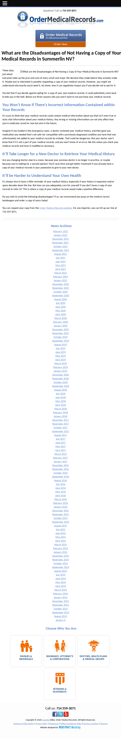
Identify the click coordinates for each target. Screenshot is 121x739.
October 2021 (61, 246)
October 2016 (61, 473)
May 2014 (60, 582)
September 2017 (60, 431)
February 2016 (60, 503)
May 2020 (60, 311)
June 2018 (60, 397)
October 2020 (61, 292)
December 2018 (60, 375)
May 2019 (60, 356)
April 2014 (60, 586)
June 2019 (60, 352)
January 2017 (60, 462)
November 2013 (60, 605)
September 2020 (60, 295)
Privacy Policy (41, 724)
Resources (53, 724)
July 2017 (60, 439)
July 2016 (60, 484)
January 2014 (60, 597)
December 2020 (60, 284)
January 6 (60, 620)
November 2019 (60, 333)
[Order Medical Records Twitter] (60, 714)
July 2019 (60, 348)
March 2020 (60, 318)
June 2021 (60, 262)
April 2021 (60, 269)
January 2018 (60, 416)
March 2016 (60, 499)
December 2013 (60, 601)
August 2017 (60, 435)
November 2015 (60, 514)
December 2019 (60, 329)
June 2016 (60, 488)
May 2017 (60, 446)
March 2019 (60, 363)
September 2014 (60, 567)
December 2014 (60, 556)
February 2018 (60, 412)
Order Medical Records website (55, 208)
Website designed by (49, 727)
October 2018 (61, 382)
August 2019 (60, 345)
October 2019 (61, 337)
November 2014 (60, 560)
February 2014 (60, 594)
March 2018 (60, 409)
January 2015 (60, 552)
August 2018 (60, 390)
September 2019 (60, 341)
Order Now (60, 44)
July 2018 (60, 394)
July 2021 (60, 258)
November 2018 (60, 379)
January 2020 (60, 326)
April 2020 (60, 314)
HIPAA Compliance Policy (71, 724)
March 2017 (60, 454)
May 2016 (60, 492)
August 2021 (60, 254)
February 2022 (60, 231)
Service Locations (90, 724)
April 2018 (60, 405)
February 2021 (60, 277)
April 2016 (60, 496)
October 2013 (61, 609)
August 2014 (60, 571)
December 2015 (60, 511)
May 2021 (60, 265)
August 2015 (60, 526)
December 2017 (60, 420)
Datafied (46, 720)
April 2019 (60, 360)
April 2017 (60, 450)
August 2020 (60, 299)
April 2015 (60, 541)
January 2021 (60, 280)
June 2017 (60, 443)
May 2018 (60, 401)
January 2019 (60, 371)
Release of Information (24, 724)
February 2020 (60, 322)
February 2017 (60, 458)
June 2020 (60, 307)
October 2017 (61, 428)
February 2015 (60, 548)
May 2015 (60, 537)
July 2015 (60, 529)
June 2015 (60, 533)
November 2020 (60, 288)
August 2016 (60, 480)
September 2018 (60, 386)
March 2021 (60, 273)
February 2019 (60, 367)
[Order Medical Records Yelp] (66, 714)
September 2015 (60, 522)
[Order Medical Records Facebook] (55, 714)
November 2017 (60, 424)
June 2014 (60, 579)
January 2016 (60, 507)
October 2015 (61, 518)
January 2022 (60, 235)
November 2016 (60, 469)
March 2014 (60, 590)
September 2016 (60, 477)
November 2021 (60, 243)
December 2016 (60, 465)
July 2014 (60, 575)
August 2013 (60, 616)
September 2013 (60, 612)
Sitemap (104, 724)
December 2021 (60, 239)
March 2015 (60, 545)
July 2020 (60, 303)
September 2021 (60, 250)
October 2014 (61, 563)
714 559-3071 (69, 11)
